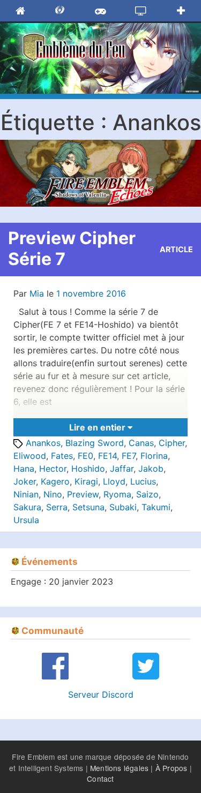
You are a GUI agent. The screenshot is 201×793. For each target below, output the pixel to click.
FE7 (129, 455)
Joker (24, 481)
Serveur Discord (100, 694)
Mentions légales (119, 767)
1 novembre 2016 (91, 293)
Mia (36, 293)
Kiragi (86, 481)
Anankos (43, 442)
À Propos (171, 767)
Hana (23, 468)
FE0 (85, 455)
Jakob (150, 468)
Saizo (147, 494)
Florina (154, 455)
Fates (62, 455)
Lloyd (114, 481)
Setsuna (88, 507)
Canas (141, 442)
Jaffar (121, 468)
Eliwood (29, 455)
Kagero (55, 481)
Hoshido (88, 468)
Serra (57, 507)
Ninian (26, 494)
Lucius (143, 481)
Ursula (26, 520)
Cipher (172, 442)
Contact (100, 778)
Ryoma (117, 494)
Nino (52, 494)
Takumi (156, 507)
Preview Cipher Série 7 (72, 248)
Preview (83, 494)
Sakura (27, 507)
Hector (52, 468)
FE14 (107, 455)
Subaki (123, 507)
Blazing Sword (94, 442)
